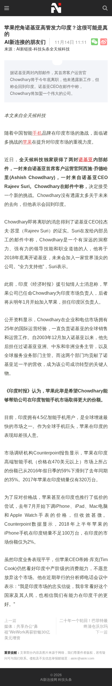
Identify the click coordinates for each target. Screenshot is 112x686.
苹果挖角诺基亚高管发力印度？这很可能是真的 (56, 30)
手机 (37, 133)
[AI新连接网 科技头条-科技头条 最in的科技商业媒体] (56, 7)
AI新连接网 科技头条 (56, 679)
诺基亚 (85, 159)
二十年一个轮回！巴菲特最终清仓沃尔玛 (83, 623)
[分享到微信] (94, 41)
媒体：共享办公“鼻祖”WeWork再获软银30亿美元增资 (27, 631)
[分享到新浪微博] (103, 41)
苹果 (27, 142)
